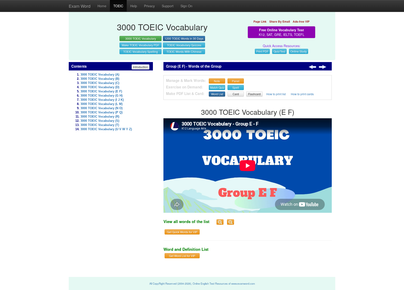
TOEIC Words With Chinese (184, 51)
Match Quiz (217, 87)
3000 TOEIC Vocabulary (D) (99, 87)
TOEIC (118, 5)
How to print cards (302, 94)
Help (133, 5)
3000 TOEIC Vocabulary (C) (99, 83)
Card (236, 94)
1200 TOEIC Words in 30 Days (184, 38)
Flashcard (254, 94)
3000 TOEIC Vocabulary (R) (99, 116)
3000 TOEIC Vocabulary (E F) (101, 91)
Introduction (140, 67)
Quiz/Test (279, 51)
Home (101, 5)
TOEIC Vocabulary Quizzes (184, 45)
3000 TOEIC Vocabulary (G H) (101, 95)
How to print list (276, 94)
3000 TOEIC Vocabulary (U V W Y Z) (106, 129)
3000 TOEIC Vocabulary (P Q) (101, 112)
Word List (217, 94)
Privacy (149, 5)
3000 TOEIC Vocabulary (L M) (101, 104)
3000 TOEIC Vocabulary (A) (99, 74)
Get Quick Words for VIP (182, 232)
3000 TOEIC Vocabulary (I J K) (102, 99)
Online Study (298, 51)
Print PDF (262, 51)
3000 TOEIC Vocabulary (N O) (101, 108)
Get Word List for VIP (182, 256)
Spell (235, 87)
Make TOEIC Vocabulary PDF (140, 45)
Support (167, 5)
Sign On (186, 5)
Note (217, 81)
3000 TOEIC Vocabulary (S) (99, 120)
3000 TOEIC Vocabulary (140, 38)
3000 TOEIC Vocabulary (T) (99, 125)
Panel (235, 81)
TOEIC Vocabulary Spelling (140, 51)
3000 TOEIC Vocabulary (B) (99, 78)
